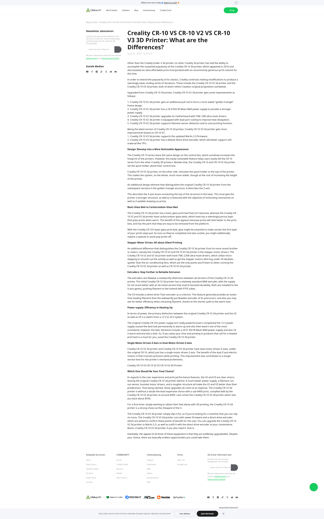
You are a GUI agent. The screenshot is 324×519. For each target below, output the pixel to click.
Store (88, 460)
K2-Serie (89, 473)
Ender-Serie (91, 478)
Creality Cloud (122, 464)
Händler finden (92, 469)
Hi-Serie (89, 482)
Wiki (148, 482)
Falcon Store (91, 464)
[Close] (223, 513)
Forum (119, 460)
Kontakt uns (182, 464)
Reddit (119, 473)
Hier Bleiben (185, 514)
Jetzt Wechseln (207, 514)
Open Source (121, 478)
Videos (149, 473)
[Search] (213, 10)
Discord (119, 469)
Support (150, 460)
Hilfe (149, 469)
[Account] (219, 10)
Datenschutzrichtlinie (110, 58)
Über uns (181, 460)
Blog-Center (92, 22)
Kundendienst (152, 478)
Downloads (151, 464)
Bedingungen (91, 58)
